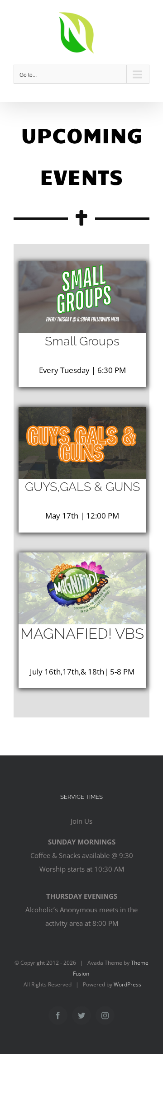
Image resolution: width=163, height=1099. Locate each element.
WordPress (127, 984)
